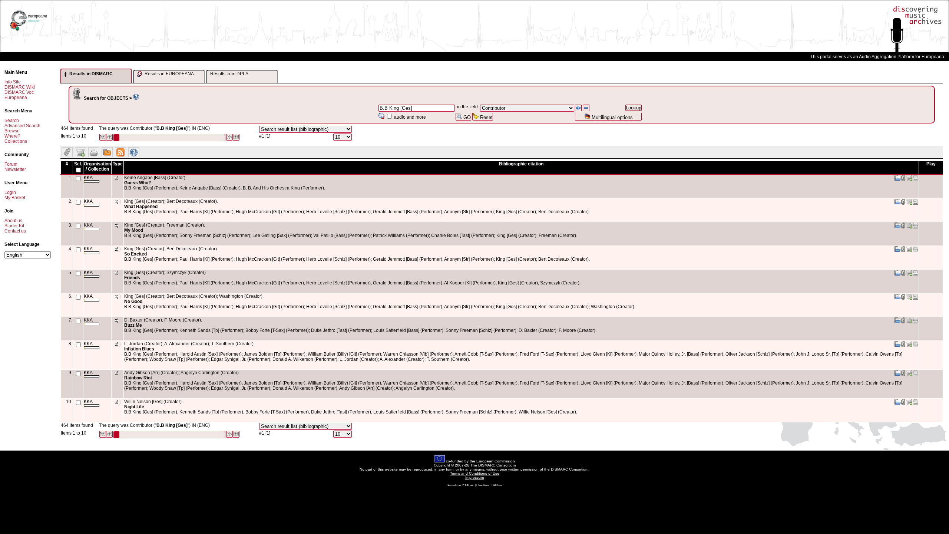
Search (11, 120)
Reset (486, 117)
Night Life (134, 406)
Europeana (15, 97)
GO (466, 117)
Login (10, 192)
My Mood (133, 230)
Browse (12, 131)
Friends (132, 277)
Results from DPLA (229, 73)
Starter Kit (14, 225)
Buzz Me (133, 325)
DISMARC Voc (19, 92)
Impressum (474, 477)
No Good (133, 301)
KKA (88, 177)
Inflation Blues (139, 349)
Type (118, 164)
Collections (15, 141)
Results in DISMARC (90, 73)
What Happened (141, 206)
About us (13, 220)
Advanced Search (22, 125)
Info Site (12, 82)
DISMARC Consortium (497, 465)
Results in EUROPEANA (168, 73)
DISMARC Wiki (19, 87)
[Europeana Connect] (28, 30)
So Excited (135, 254)
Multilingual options (611, 117)
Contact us (15, 231)
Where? (12, 136)
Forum (10, 164)
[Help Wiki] (136, 98)
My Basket (14, 197)
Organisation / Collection (97, 166)
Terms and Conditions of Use (474, 473)
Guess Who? (137, 182)
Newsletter (15, 169)
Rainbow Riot (138, 377)
